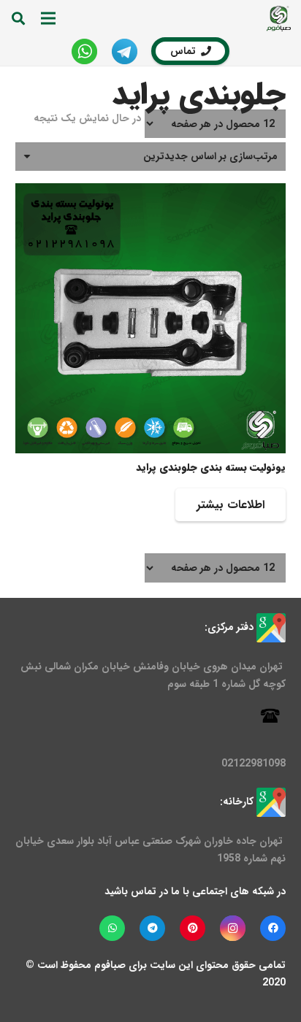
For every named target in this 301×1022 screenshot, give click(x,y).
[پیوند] (278, 18)
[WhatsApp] (112, 928)
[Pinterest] (192, 928)
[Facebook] (273, 928)
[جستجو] (18, 18)
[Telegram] (152, 928)
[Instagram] (232, 928)
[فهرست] (48, 18)
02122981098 (253, 764)
